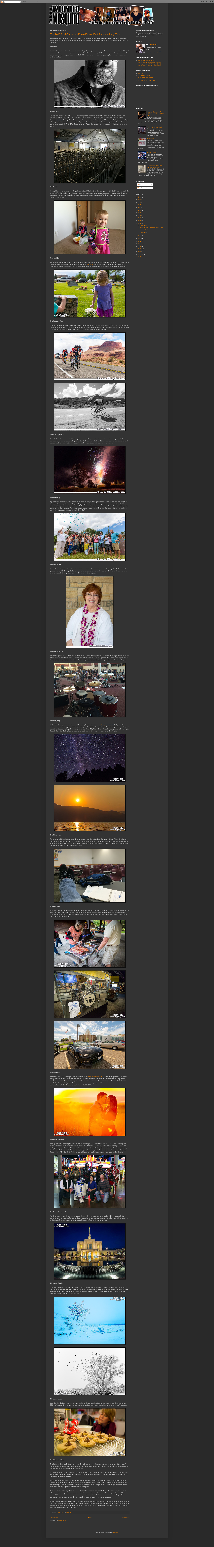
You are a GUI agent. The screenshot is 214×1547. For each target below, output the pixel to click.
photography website (107, 725)
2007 (139, 254)
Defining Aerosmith (152, 152)
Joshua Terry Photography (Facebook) (149, 65)
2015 (139, 223)
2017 (139, 218)
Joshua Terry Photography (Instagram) (149, 63)
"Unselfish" (90, 264)
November (143, 232)
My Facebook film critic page (146, 80)
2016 (139, 220)
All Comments (143, 188)
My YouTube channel (144, 75)
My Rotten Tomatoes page (145, 78)
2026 (139, 197)
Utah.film (140, 73)
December (143, 225)
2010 (139, 246)
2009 (139, 249)
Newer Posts (54, 1517)
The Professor (152, 44)
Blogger (115, 1532)
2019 (139, 212)
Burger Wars (150, 139)
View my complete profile (153, 52)
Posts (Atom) (62, 1521)
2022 (139, 205)
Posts (140, 184)
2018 (139, 215)
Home (90, 1517)
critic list (59, 120)
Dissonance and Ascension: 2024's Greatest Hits (155, 166)
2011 (139, 243)
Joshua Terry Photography (146, 60)
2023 (139, 202)
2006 (139, 257)
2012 (139, 241)
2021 (139, 207)
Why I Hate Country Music (154, 127)
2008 (139, 251)
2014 (139, 236)
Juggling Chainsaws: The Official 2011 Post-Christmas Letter (155, 113)
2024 (139, 199)
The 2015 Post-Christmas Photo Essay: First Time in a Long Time (85, 34)
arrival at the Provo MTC (96, 1077)
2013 (139, 238)
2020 (139, 210)
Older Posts (125, 1517)
